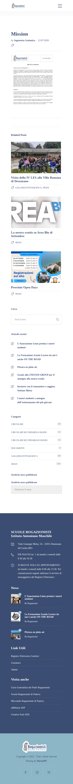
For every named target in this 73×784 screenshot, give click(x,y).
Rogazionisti (33, 603)
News (46, 187)
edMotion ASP (18, 708)
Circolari (17, 424)
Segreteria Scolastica (25, 40)
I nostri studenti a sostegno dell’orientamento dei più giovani (34, 400)
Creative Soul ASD (20, 714)
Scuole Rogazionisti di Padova (25, 694)
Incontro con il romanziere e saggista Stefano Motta (36, 388)
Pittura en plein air (27, 367)
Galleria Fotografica (28, 187)
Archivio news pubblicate (24, 482)
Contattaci (16, 663)
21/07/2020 (43, 40)
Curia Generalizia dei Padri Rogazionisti (30, 687)
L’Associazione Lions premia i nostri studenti (35, 345)
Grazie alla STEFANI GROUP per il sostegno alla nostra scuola (35, 377)
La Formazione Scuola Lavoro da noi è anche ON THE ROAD (37, 357)
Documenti (17, 448)
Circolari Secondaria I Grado (29, 432)
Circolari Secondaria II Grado (29, 440)
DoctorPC (42, 761)
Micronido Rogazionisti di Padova (27, 701)
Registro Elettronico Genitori (25, 656)
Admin (14, 669)
